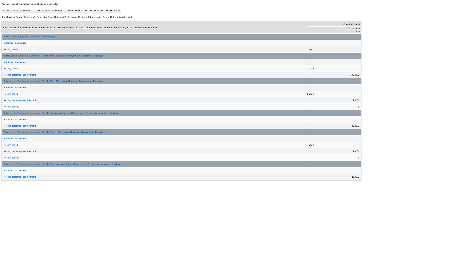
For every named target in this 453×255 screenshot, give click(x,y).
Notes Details (112, 10)
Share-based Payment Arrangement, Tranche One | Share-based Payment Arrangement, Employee (54, 56)
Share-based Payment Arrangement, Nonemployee (30, 37)
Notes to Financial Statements (49, 10)
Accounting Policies (76, 10)
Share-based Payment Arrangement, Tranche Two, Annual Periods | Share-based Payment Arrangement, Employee (62, 113)
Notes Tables (95, 10)
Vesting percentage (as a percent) (20, 75)
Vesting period (11, 49)
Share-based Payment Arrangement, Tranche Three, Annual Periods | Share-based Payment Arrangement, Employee (63, 164)
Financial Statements (22, 10)
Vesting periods (11, 107)
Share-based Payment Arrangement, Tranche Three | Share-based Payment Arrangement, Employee (54, 132)
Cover (5, 10)
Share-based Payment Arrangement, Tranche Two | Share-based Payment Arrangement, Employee (53, 81)
